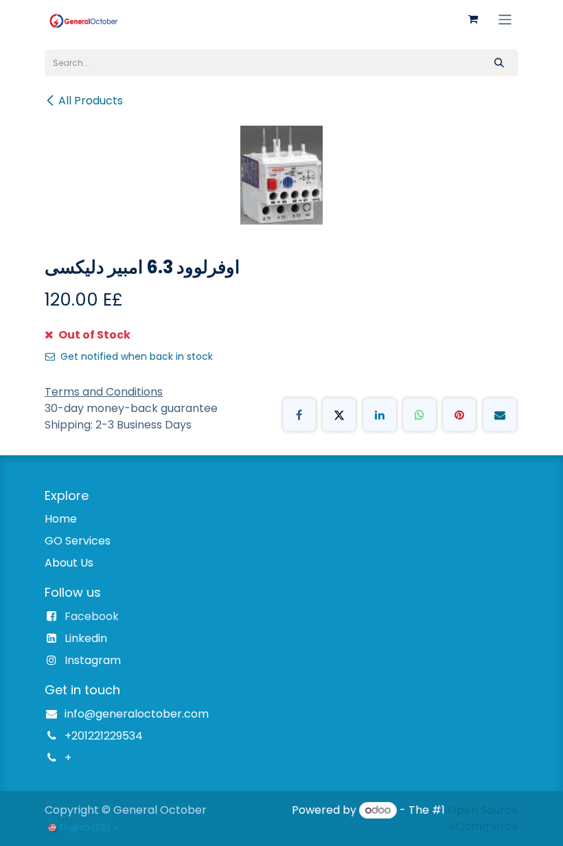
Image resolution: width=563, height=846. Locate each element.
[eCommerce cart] (473, 19)
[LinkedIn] (379, 414)
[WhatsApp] (419, 414)
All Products (90, 100)
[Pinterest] (459, 414)
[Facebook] (299, 414)
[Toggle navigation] (505, 18)
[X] (339, 414)
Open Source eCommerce (483, 818)
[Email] (499, 414)
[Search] (499, 62)
